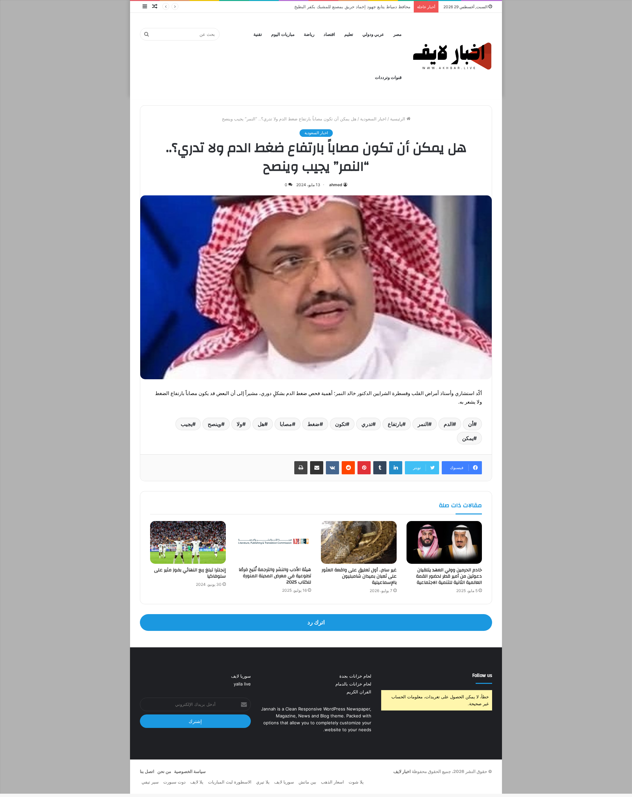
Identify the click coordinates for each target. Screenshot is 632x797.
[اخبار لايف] (452, 55)
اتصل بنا (147, 771)
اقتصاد (329, 34)
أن (470, 424)
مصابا (286, 424)
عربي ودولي (373, 34)
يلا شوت (356, 782)
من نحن (164, 771)
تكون (340, 424)
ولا (239, 424)
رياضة (309, 34)
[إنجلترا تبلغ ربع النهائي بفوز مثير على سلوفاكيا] (188, 542)
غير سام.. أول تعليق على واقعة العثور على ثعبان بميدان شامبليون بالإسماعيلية (359, 576)
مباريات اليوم (283, 34)
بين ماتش (307, 782)
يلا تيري (263, 782)
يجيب (186, 424)
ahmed (335, 184)
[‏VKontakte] (332, 467)
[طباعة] (300, 467)
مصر (397, 34)
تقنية (257, 34)
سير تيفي (150, 782)
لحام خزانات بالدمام (353, 683)
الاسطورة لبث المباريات (229, 782)
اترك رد (316, 622)
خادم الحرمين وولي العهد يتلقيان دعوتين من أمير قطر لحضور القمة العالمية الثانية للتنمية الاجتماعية (449, 576)
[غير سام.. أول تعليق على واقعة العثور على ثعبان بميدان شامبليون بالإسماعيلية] (359, 542)
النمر (423, 424)
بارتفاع (395, 424)
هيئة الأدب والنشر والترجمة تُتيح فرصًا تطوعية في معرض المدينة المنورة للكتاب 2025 (275, 575)
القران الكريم (359, 691)
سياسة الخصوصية (190, 771)
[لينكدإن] (395, 467)
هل (261, 424)
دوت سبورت (174, 782)
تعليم (348, 34)
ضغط (313, 424)
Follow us (482, 675)
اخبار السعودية (373, 118)
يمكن (467, 438)
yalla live (242, 683)
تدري (366, 424)
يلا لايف (196, 782)
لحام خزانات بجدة (355, 676)
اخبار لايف (402, 771)
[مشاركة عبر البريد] (316, 467)
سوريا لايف (241, 676)
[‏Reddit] (348, 467)
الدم (448, 424)
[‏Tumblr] (379, 467)
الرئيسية (398, 118)
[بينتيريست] (364, 467)
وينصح (214, 424)
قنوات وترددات (388, 77)
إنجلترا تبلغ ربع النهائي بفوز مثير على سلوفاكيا (190, 573)
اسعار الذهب (332, 782)
